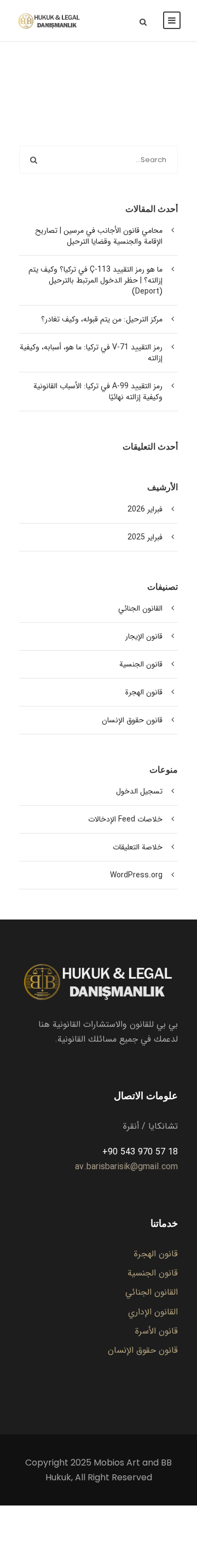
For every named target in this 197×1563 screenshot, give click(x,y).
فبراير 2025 (145, 537)
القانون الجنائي (140, 608)
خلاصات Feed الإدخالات (125, 819)
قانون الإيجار (144, 636)
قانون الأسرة (156, 1331)
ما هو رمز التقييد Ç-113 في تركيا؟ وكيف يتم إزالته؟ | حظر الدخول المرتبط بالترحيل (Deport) (95, 280)
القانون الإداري (153, 1312)
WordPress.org (136, 875)
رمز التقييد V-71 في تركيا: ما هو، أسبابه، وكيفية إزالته (91, 352)
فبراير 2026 (145, 509)
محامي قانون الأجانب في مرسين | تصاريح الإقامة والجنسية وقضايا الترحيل (99, 236)
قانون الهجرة (144, 692)
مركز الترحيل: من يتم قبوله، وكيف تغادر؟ (102, 319)
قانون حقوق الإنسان (132, 720)
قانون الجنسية (141, 664)
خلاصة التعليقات (138, 847)
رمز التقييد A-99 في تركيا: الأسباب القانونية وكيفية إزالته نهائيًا (98, 391)
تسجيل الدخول (139, 791)
